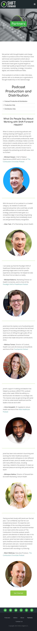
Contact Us (19, 621)
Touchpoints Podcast (21, 349)
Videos (15, 618)
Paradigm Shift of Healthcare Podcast (15, 284)
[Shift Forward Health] (8, 4)
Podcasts (7, 618)
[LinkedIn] (31, 610)
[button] (18, 101)
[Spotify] (10, 610)
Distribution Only (10, 109)
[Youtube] (15, 610)
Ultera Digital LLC (23, 626)
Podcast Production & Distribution (15, 101)
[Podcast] (26, 610)
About (22, 618)
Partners (30, 618)
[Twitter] (5, 610)
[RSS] (21, 610)
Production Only (9, 105)
